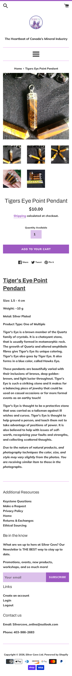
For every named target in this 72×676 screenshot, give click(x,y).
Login (7, 600)
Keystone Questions (17, 501)
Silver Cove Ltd (34, 654)
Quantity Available (36, 227)
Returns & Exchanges (18, 520)
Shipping (20, 215)
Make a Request (14, 506)
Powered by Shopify (56, 654)
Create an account (16, 595)
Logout (8, 605)
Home (7, 516)
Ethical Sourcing (15, 525)
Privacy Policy (13, 511)
